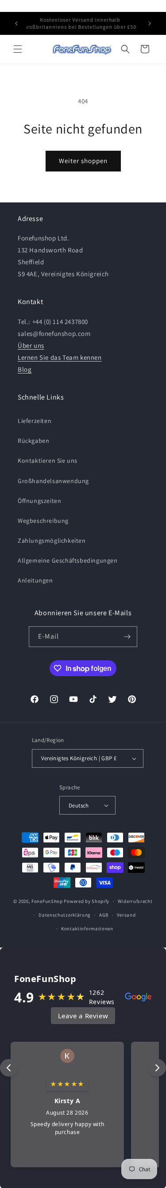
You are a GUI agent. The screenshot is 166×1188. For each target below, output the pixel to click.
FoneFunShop (47, 901)
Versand (126, 915)
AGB (103, 915)
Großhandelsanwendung (53, 481)
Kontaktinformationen (87, 928)
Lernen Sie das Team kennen (60, 357)
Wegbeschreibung (43, 521)
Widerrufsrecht (135, 901)
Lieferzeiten (34, 421)
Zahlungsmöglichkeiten (52, 540)
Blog (24, 369)
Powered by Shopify (86, 901)
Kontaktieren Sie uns (47, 461)
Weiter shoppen (83, 160)
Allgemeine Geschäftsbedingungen (68, 560)
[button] (17, 49)
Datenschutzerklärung (65, 915)
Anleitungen (35, 580)
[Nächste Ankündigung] (149, 23)
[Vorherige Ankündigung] (16, 23)
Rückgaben (33, 441)
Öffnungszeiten (39, 501)
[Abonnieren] (127, 636)
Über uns (31, 345)
